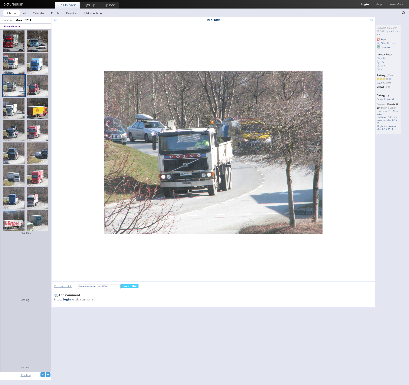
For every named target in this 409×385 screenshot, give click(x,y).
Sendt (383, 65)
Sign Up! (90, 4)
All (24, 13)
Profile (55, 13)
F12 (383, 61)
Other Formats (388, 43)
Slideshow (26, 375)
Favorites (72, 13)
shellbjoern (394, 31)
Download (385, 47)
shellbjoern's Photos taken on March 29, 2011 (387, 120)
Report (383, 39)
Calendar (38, 13)
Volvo (383, 58)
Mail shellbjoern (94, 13)
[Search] (403, 12)
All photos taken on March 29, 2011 (387, 128)
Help (379, 4)
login (67, 299)
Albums (11, 13)
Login (365, 4)
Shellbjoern (67, 5)
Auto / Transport (385, 99)
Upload (109, 4)
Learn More (396, 4)
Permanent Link (63, 286)
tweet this (129, 286)
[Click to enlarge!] (213, 152)
